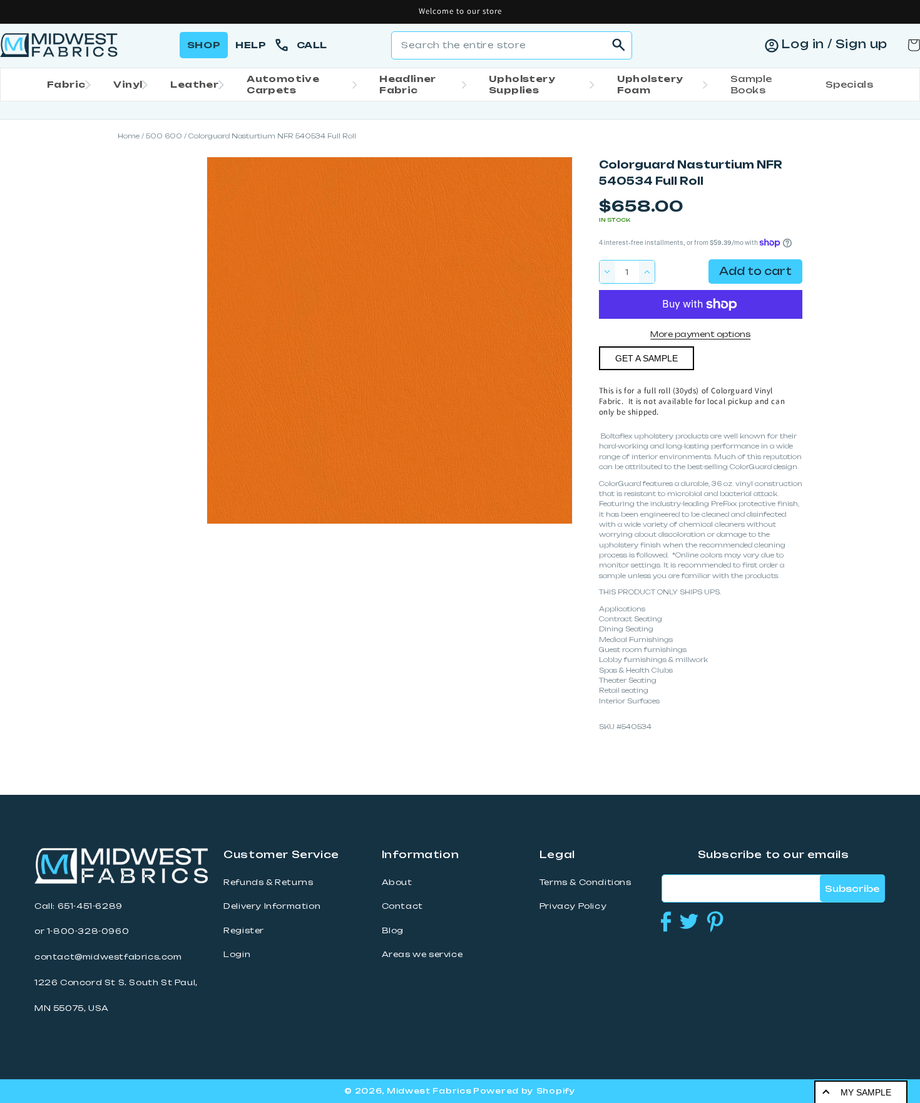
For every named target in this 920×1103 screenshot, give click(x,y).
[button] (65, 84)
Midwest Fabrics (429, 1090)
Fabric (66, 84)
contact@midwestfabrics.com (108, 956)
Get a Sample (646, 358)
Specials (849, 84)
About (397, 882)
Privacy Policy (572, 906)
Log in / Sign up (834, 44)
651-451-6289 (90, 906)
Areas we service (422, 954)
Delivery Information (271, 906)
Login (236, 954)
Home (129, 136)
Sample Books (751, 84)
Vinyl (127, 84)
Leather (194, 84)
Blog (393, 930)
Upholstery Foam (650, 84)
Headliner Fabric (407, 84)
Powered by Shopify (524, 1090)
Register (243, 930)
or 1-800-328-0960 (81, 931)
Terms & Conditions (585, 882)
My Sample (866, 1092)
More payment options (700, 334)
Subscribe (852, 888)
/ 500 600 (161, 136)
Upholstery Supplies (522, 84)
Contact (402, 906)
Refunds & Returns (268, 882)
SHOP (203, 44)
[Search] (618, 45)
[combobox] (511, 45)
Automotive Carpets (283, 84)
